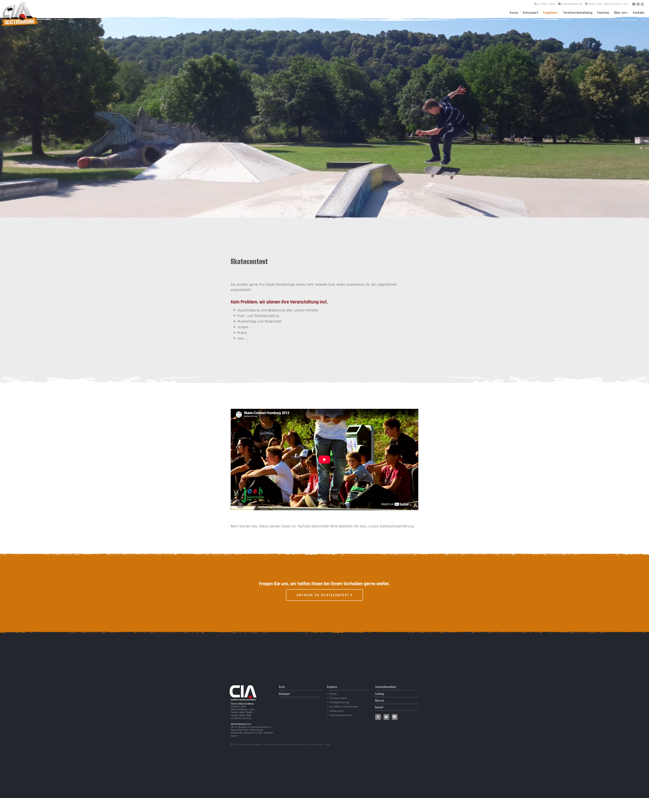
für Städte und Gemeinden (344, 706)
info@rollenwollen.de (241, 718)
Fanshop (603, 12)
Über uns (620, 12)
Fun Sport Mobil (338, 698)
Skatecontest (337, 711)
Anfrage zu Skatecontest (323, 595)
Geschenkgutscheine (341, 715)
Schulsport (530, 12)
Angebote (550, 12)
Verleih (333, 694)
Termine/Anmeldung (577, 12)
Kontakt (638, 12)
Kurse (514, 12)
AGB (328, 744)
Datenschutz (317, 744)
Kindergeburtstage (339, 702)
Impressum (302, 744)
